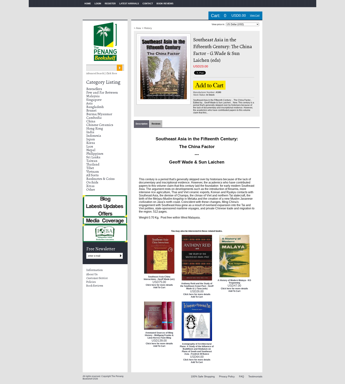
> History (147, 28)
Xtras (90, 185)
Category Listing (103, 82)
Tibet (90, 167)
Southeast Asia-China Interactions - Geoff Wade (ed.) (159, 277)
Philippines (94, 153)
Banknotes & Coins (100, 178)
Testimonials (255, 376)
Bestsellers (94, 88)
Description (142, 124)
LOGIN (98, 3)
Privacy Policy (227, 376)
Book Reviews (94, 286)
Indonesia (93, 135)
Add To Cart (159, 287)
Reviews (156, 124)
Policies (91, 282)
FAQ (241, 376)
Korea (90, 142)
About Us (92, 274)
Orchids (92, 182)
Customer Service (97, 278)
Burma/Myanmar (99, 114)
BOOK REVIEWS (165, 3)
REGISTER (110, 3)
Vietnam (92, 171)
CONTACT (147, 3)
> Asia (137, 28)
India (90, 132)
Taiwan (91, 160)
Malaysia (93, 96)
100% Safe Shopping (203, 376)
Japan (90, 139)
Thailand (92, 164)
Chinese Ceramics (99, 124)
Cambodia (94, 117)
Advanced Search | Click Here (101, 73)
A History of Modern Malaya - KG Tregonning (234, 281)
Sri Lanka (93, 157)
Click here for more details (159, 285)
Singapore (94, 99)
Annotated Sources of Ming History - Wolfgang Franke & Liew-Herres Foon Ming (159, 335)
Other (90, 189)
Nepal (90, 150)
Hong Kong (94, 128)
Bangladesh (95, 106)
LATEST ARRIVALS (129, 3)
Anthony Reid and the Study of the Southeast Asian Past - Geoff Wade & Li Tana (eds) (196, 286)
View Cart (254, 15)
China (90, 121)
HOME (87, 3)
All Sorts (92, 175)
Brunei (91, 110)
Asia (89, 103)
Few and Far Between (102, 92)
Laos (89, 146)
